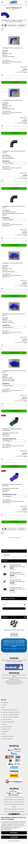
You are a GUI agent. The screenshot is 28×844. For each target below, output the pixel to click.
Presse (4, 734)
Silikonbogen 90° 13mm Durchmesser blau (12, 100)
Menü (2, 2)
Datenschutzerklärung (6, 829)
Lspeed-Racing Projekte (8, 736)
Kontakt (4, 705)
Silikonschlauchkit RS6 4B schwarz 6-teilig (14, 630)
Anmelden (14, 608)
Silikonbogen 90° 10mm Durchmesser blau (12, 48)
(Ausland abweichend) (17, 61)
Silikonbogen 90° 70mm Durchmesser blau (12, 263)
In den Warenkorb (14, 82)
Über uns (5, 724)
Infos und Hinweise (7, 719)
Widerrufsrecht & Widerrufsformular (11, 712)
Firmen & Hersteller (7, 726)
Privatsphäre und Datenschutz (10, 709)
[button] (2, 25)
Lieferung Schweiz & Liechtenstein (11, 717)
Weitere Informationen (14, 841)
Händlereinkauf (6, 729)
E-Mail (16, 643)
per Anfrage (9, 643)
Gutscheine (5, 731)
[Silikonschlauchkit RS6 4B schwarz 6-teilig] (14, 623)
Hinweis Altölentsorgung (8, 722)
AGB (3, 707)
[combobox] (12, 25)
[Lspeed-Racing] (14, 2)
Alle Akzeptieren (14, 832)
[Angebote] (25, 617)
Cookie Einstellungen (8, 738)
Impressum (5, 702)
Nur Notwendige (14, 837)
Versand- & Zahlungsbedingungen (11, 714)
